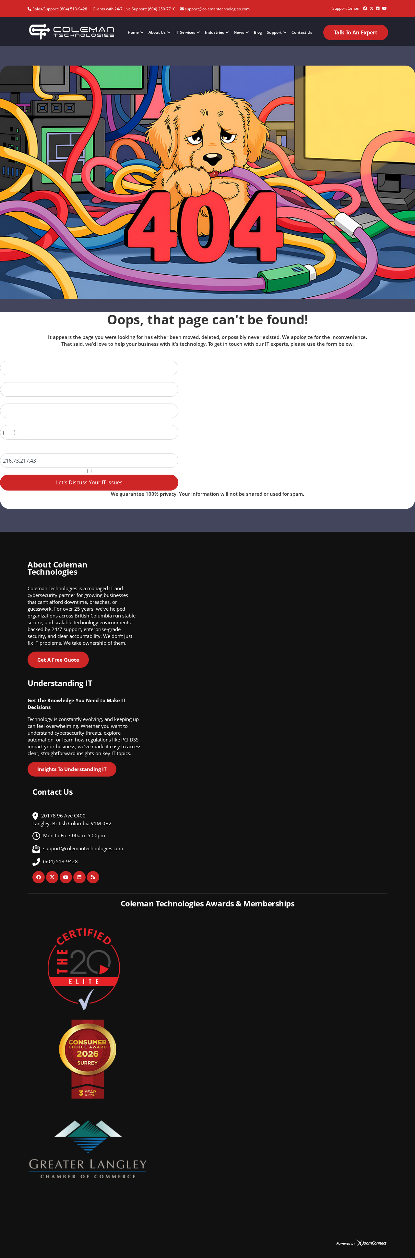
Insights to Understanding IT (72, 769)
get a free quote (58, 659)
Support (274, 32)
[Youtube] (384, 6)
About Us (157, 32)
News (239, 32)
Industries (214, 32)
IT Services (185, 32)
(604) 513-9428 (73, 9)
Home (133, 32)
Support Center (346, 8)
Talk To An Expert (355, 32)
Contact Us (301, 32)
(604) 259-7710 (161, 9)
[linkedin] (378, 6)
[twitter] (371, 6)
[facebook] (365, 6)
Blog (258, 32)
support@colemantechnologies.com (217, 9)
